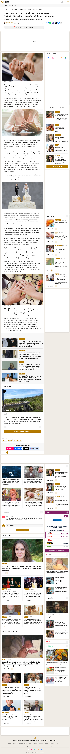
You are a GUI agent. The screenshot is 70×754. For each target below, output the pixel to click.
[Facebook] (48, 58)
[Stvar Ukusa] (59, 743)
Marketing (25, 746)
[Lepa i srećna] (35, 743)
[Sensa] (46, 743)
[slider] (7, 410)
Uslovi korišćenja (48, 746)
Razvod (5, 440)
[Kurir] (9, 743)
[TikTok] (57, 58)
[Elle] (25, 743)
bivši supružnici (17, 440)
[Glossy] (30, 743)
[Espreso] (21, 743)
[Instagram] (53, 58)
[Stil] (2, 2)
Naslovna (6, 9)
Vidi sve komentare (22, 530)
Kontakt (30, 746)
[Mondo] (15, 743)
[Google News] (66, 58)
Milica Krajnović (9, 22)
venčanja (27, 85)
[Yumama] (53, 743)
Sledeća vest (35, 427)
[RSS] (61, 58)
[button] (42, 23)
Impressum (20, 746)
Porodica (12, 9)
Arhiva (34, 746)
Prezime (10, 440)
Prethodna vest (10, 427)
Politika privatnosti (40, 746)
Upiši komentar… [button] (11, 525)
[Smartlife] (41, 743)
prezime (18, 85)
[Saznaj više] (67, 554)
